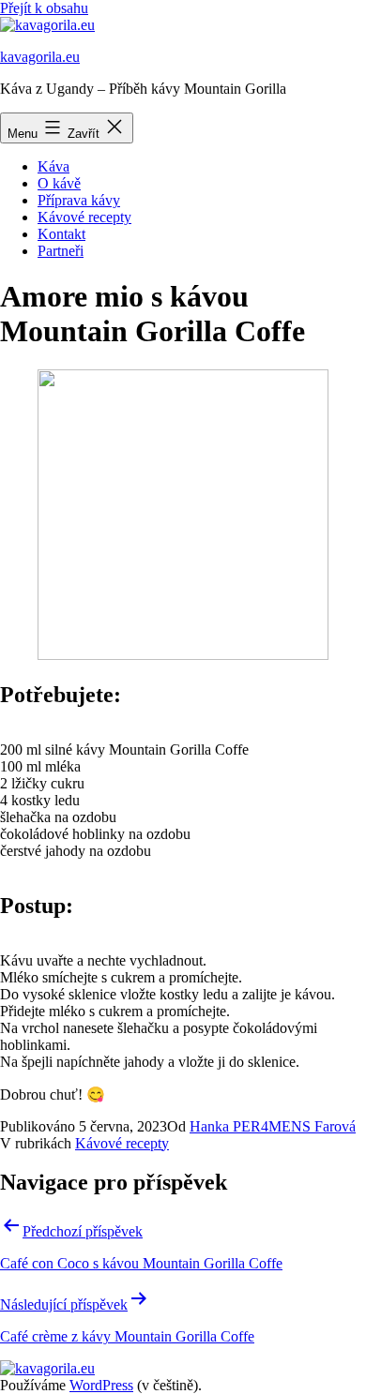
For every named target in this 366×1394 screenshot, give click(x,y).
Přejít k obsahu (44, 8)
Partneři (61, 251)
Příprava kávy (79, 200)
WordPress (101, 1385)
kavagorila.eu (40, 57)
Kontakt (61, 234)
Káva (53, 166)
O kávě (59, 183)
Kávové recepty (84, 217)
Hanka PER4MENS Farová (273, 1126)
